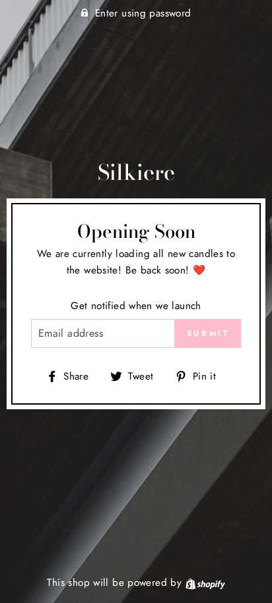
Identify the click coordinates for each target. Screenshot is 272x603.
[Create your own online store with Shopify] (205, 582)
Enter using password (143, 13)
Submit (208, 333)
